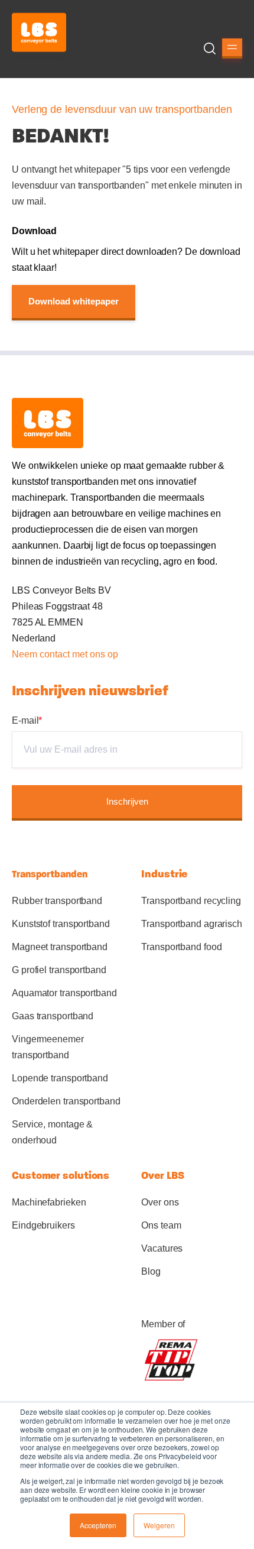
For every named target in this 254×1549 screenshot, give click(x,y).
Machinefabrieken (49, 1202)
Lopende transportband (60, 1078)
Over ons (159, 1202)
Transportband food (181, 947)
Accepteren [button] (98, 1525)
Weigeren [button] (159, 1525)
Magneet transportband (60, 947)
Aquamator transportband (64, 993)
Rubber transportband (57, 901)
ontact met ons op (81, 654)
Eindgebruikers (43, 1225)
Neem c (28, 654)
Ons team (161, 1225)
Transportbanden (49, 874)
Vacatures (162, 1248)
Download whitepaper (73, 301)
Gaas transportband (52, 1016)
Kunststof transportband (61, 924)
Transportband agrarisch (191, 924)
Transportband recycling (191, 901)
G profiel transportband (59, 970)
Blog (151, 1271)
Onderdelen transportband (66, 1101)
